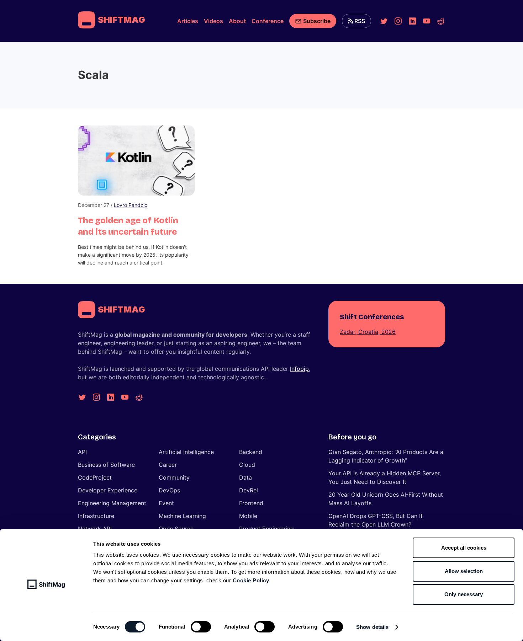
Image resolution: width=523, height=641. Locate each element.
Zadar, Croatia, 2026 (368, 331)
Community (174, 477)
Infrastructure (96, 515)
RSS (359, 21)
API (82, 451)
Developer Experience (107, 490)
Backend (250, 451)
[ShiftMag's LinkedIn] (412, 21)
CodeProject (95, 477)
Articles (187, 21)
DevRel (248, 490)
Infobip (299, 368)
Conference (268, 21)
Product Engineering (266, 528)
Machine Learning (182, 515)
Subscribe (317, 21)
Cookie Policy (251, 580)
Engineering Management (112, 503)
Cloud (247, 464)
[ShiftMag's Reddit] (441, 21)
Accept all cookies (463, 548)
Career (168, 464)
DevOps (169, 490)
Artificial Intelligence (186, 451)
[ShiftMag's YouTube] (426, 21)
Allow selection (464, 571)
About (237, 21)
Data (245, 477)
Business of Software (106, 464)
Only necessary (463, 594)
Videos (213, 21)
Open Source (176, 528)
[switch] (201, 626)
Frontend (251, 503)
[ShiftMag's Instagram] (398, 21)
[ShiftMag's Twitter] (384, 21)
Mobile (248, 515)
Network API (95, 528)
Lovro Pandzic (130, 205)
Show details (372, 627)
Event (166, 503)
